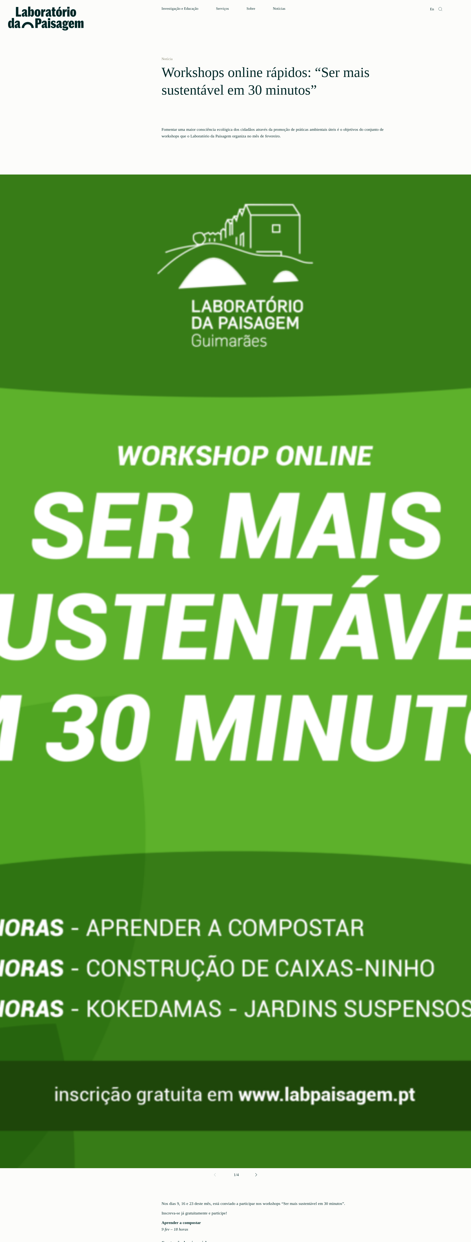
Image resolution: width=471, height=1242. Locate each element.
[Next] (255, 1175)
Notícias (279, 8)
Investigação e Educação (180, 8)
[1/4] (235, 671)
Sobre (251, 8)
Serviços (222, 8)
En (432, 9)
